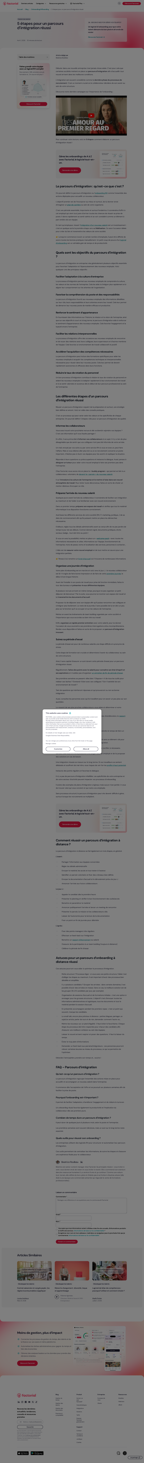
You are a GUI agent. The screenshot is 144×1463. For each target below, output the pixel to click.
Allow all (86, 749)
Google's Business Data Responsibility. (58, 735)
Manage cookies (51, 743)
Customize (58, 749)
